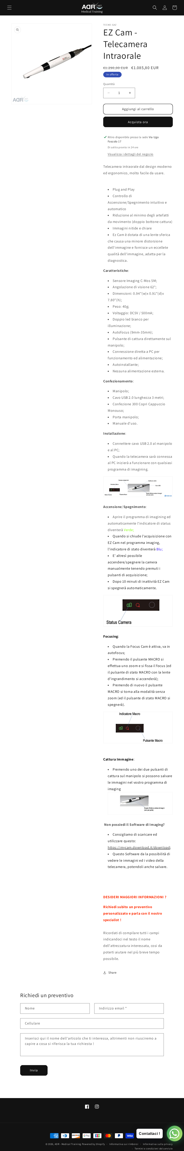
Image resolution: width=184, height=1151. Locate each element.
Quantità (109, 84)
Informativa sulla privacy (158, 1144)
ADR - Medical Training (68, 1144)
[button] (9, 8)
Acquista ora (138, 122)
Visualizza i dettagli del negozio (130, 154)
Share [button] (112, 972)
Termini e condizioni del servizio (154, 1148)
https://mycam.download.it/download (139, 847)
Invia (34, 1070)
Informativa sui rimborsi (123, 1144)
